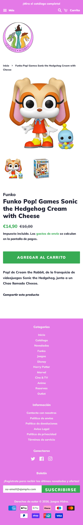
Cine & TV (41, 377)
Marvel (41, 372)
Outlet (41, 393)
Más (11, 10)
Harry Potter (41, 366)
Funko (41, 351)
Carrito (74, 10)
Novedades (41, 345)
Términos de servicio (41, 439)
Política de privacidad (41, 434)
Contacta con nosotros (41, 412)
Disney (41, 361)
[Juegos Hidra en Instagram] (50, 459)
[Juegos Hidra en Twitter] (33, 459)
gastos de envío (47, 234)
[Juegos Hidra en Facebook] (41, 459)
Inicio (6, 65)
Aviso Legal (41, 429)
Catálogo (41, 340)
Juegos (41, 356)
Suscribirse (61, 489)
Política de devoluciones (41, 423)
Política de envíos (41, 418)
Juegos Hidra (59, 501)
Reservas (41, 388)
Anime (41, 383)
